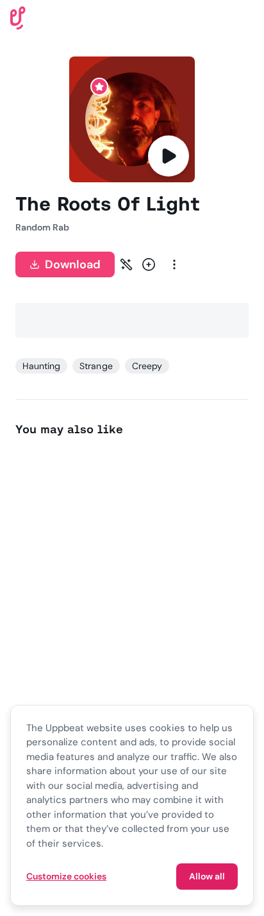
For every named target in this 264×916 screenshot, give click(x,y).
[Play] (168, 156)
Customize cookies (66, 876)
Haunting (41, 366)
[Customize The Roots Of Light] (126, 264)
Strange (95, 366)
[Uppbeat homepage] (18, 17)
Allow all (207, 876)
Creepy (147, 366)
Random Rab (42, 227)
